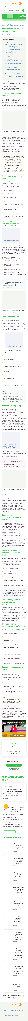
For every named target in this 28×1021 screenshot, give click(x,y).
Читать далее (9, 832)
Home (4, 24)
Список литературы (8, 1015)
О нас (20, 1012)
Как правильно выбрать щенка (14, 76)
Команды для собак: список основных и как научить (18, 861)
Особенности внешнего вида (13, 44)
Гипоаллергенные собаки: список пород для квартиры (18, 890)
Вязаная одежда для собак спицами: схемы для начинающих (18, 936)
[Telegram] (16, 769)
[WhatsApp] (18, 769)
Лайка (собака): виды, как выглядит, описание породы (14, 345)
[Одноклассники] (14, 769)
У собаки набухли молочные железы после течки (18, 920)
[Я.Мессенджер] (10, 769)
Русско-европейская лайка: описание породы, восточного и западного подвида (11, 446)
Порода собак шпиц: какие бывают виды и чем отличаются (18, 875)
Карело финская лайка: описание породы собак (11, 241)
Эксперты (22, 1015)
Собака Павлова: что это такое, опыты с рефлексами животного (18, 953)
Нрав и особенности (10, 52)
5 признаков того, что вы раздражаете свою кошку (14, 790)
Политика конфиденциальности (16, 1010)
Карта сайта (9, 1012)
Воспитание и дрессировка (13, 54)
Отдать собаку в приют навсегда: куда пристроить (18, 985)
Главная (6, 1010)
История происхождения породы (14, 42)
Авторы (16, 1015)
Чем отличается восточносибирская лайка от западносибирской (15, 48)
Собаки (10, 15)
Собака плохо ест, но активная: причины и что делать (18, 970)
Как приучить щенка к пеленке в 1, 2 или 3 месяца (18, 846)
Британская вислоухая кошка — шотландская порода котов (14, 809)
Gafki (16, 3)
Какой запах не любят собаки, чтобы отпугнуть (18, 904)
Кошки (4, 15)
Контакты (15, 1012)
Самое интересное (22, 16)
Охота (9, 56)
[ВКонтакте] (12, 769)
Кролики (15, 15)
